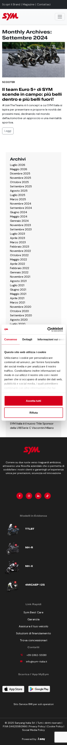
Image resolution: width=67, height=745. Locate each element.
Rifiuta (33, 412)
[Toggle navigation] (60, 16)
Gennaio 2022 (19, 272)
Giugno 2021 (18, 289)
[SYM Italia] (10, 16)
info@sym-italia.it (36, 661)
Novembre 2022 (20, 251)
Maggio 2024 (18, 216)
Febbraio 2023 (19, 246)
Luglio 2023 (17, 234)
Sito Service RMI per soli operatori (34, 704)
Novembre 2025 (20, 178)
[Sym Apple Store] (15, 688)
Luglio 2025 (17, 195)
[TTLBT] (12, 529)
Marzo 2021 (17, 302)
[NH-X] (12, 566)
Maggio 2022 (18, 259)
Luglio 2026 (17, 165)
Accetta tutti (33, 400)
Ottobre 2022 (19, 255)
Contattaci (44, 4)
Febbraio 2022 (19, 268)
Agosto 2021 (18, 281)
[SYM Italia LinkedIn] (38, 496)
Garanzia (33, 619)
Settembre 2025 (21, 186)
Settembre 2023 (21, 229)
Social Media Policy (33, 730)
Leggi (7, 131)
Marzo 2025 (18, 199)
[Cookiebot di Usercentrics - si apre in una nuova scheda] (48, 329)
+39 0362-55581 (36, 655)
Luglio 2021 (17, 285)
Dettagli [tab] (27, 339)
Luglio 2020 (17, 324)
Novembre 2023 (20, 225)
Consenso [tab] (10, 339)
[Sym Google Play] (41, 688)
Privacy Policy (37, 726)
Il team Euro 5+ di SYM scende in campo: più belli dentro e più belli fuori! (32, 94)
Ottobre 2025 (19, 182)
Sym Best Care (33, 612)
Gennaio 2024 (19, 221)
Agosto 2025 (19, 191)
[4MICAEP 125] (12, 585)
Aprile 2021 (17, 298)
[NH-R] (12, 548)
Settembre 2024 (21, 208)
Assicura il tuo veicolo (33, 626)
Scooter (8, 82)
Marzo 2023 (18, 242)
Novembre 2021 (20, 277)
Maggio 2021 (18, 294)
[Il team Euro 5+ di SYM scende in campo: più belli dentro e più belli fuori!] (33, 59)
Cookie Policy (55, 726)
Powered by (29, 739)
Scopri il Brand (11, 4)
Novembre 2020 (20, 307)
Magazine (28, 4)
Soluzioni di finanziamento (33, 633)
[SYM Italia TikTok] (47, 496)
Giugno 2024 (18, 212)
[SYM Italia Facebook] (19, 496)
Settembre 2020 (21, 315)
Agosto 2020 (19, 320)
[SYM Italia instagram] (29, 496)
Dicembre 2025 (20, 173)
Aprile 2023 (17, 238)
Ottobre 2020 (19, 311)
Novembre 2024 (20, 203)
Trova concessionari (33, 640)
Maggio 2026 (18, 169)
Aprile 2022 (17, 264)
